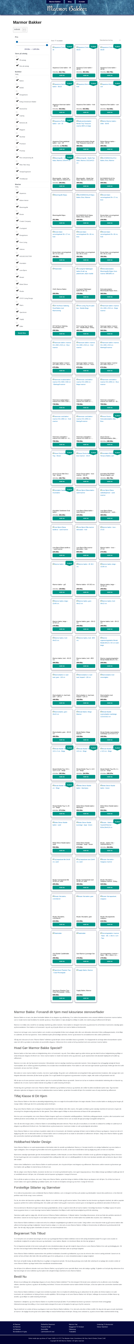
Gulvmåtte (44, 1329)
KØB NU (62, 75)
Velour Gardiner (102, 1327)
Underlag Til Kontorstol (105, 1324)
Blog (70, 2)
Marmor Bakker (55, 2)
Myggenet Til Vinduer (76, 1327)
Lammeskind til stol (47, 1332)
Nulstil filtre (22, 333)
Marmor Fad (73, 1324)
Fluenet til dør (46, 1327)
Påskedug (72, 1329)
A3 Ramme (17, 1329)
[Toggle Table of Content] (23, 29)
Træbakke (72, 1332)
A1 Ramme (16, 1324)
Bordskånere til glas (20, 1332)
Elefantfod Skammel (48, 1324)
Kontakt (82, 2)
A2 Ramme (17, 1327)
